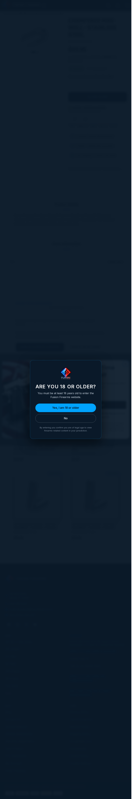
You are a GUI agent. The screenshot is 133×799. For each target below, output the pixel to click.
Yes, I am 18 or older (65, 407)
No (66, 418)
